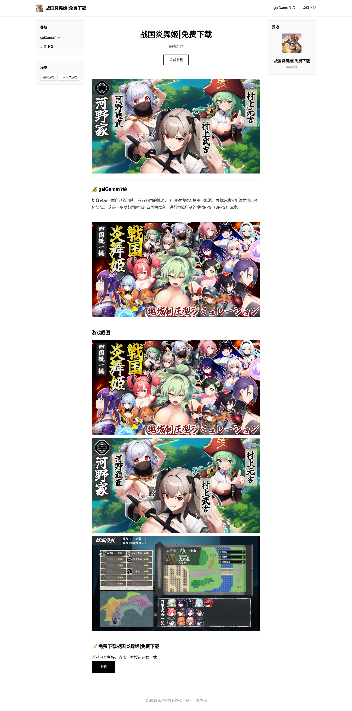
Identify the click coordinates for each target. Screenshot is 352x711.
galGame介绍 (284, 8)
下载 (103, 666)
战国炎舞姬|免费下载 (66, 8)
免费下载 (309, 8)
